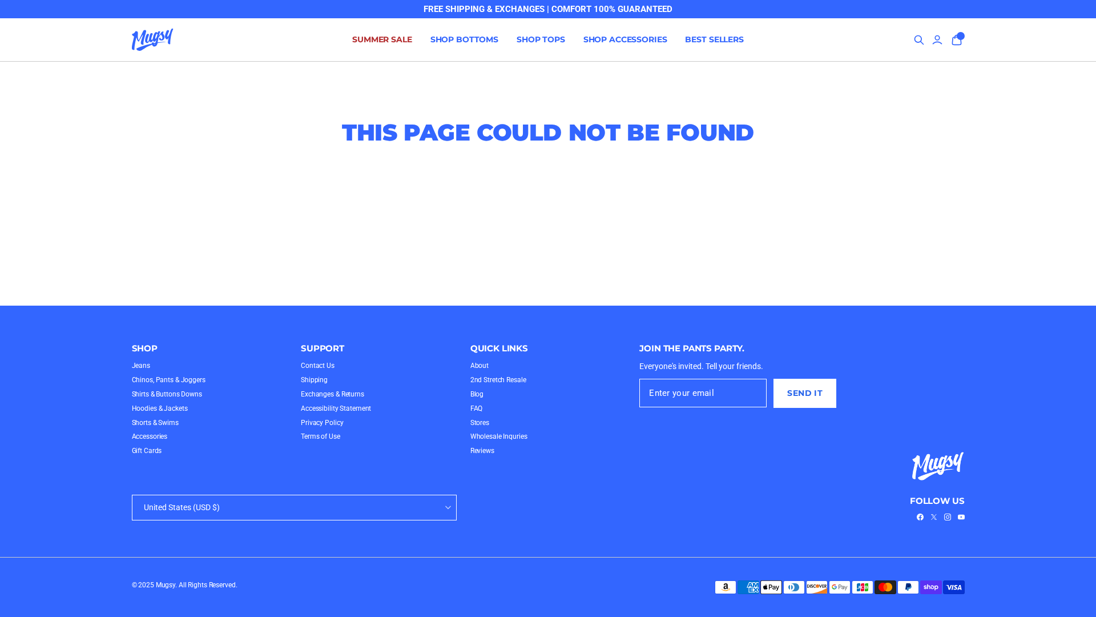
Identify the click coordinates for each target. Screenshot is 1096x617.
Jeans (141, 366)
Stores (479, 423)
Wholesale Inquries (498, 436)
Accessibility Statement (336, 408)
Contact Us (318, 366)
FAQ (476, 408)
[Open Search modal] (919, 40)
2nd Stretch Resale (498, 380)
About (479, 366)
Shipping (314, 380)
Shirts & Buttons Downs (167, 394)
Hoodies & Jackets (160, 408)
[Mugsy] (153, 40)
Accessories (150, 436)
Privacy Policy (322, 423)
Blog (477, 394)
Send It (805, 393)
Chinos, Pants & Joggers (169, 380)
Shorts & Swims (155, 423)
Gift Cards (147, 451)
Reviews (482, 451)
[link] (920, 517)
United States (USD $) (182, 507)
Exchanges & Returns (332, 394)
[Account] (937, 40)
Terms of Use (320, 436)
